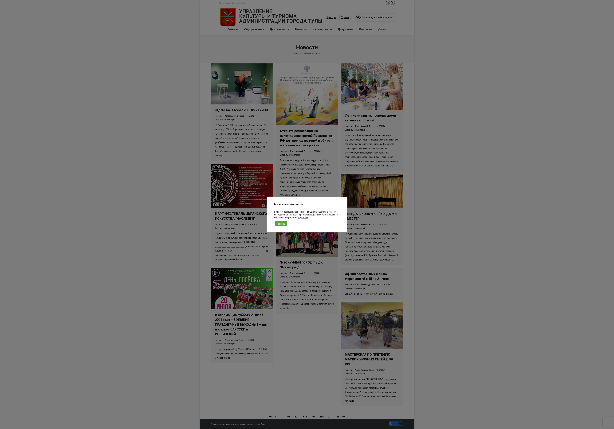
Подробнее (303, 217)
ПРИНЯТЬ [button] (281, 224)
